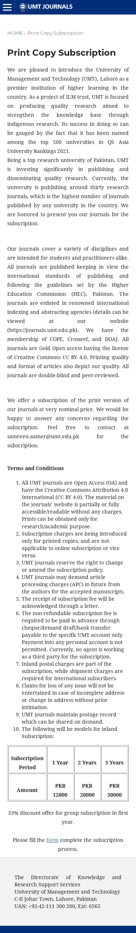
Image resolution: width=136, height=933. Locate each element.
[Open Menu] (7, 7)
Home (15, 33)
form (52, 839)
